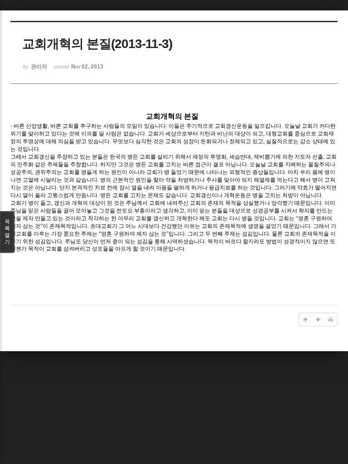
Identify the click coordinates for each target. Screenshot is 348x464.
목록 (7, 231)
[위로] (305, 319)
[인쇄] (330, 319)
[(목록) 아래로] (318, 319)
